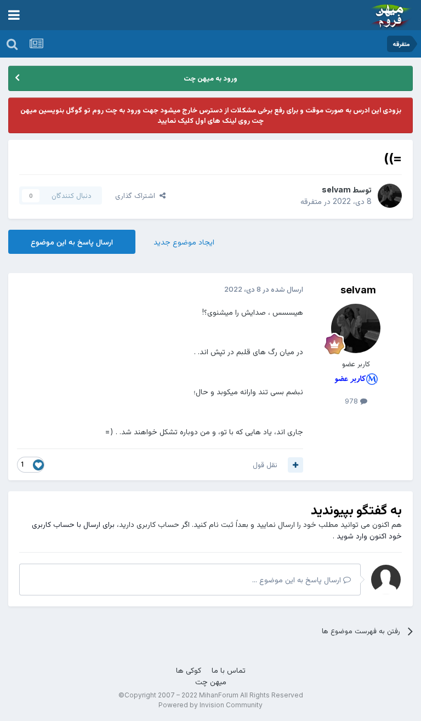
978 (352, 400)
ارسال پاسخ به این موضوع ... (297, 579)
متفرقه (311, 201)
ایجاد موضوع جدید (183, 241)
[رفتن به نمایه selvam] (390, 196)
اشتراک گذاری (137, 195)
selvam (336, 189)
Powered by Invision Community (210, 705)
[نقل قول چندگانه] (295, 465)
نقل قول (265, 464)
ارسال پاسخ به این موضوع (72, 241)
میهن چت (210, 681)
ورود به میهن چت (210, 77)
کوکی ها (188, 669)
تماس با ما (229, 669)
